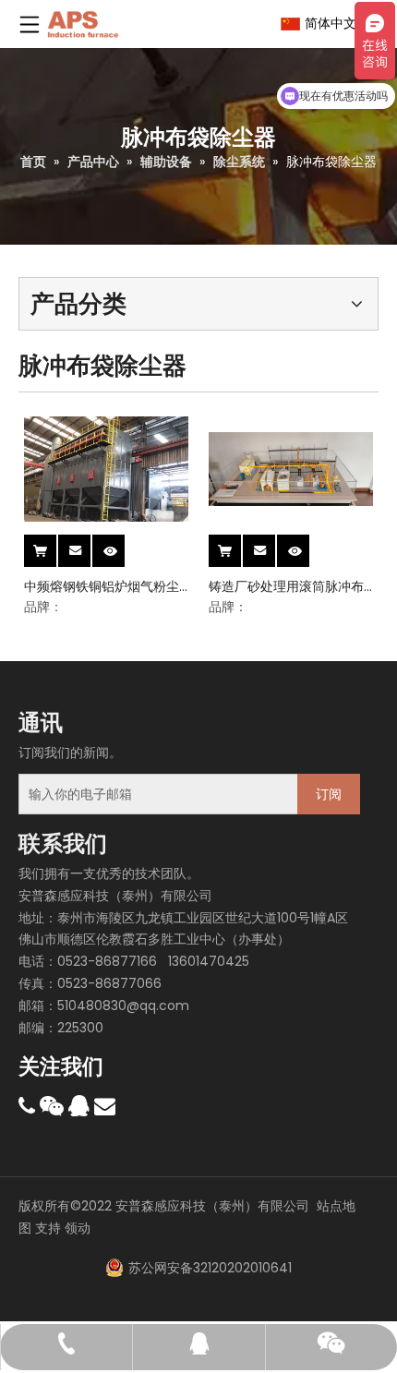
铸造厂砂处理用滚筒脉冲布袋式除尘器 (286, 586)
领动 (77, 1228)
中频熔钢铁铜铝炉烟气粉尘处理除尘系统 (101, 586)
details (123, 545)
